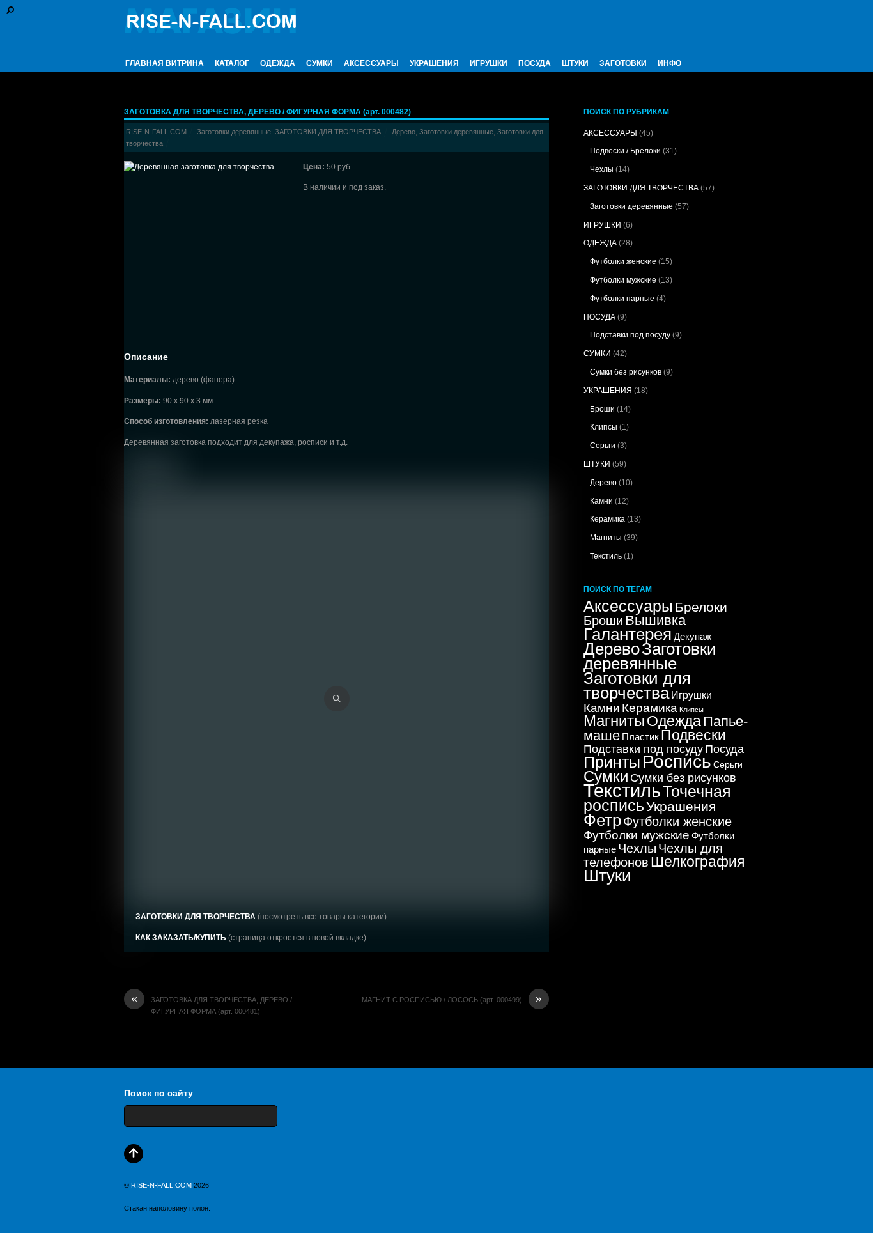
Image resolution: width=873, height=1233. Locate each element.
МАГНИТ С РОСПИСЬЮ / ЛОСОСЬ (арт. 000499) (452, 999)
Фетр (602, 820)
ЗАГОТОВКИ (623, 63)
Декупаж (692, 637)
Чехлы (602, 169)
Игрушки (691, 695)
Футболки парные (622, 298)
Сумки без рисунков (625, 372)
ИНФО (669, 63)
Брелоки (701, 607)
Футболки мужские (623, 279)
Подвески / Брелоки (625, 150)
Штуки (607, 876)
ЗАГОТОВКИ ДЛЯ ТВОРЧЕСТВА (328, 132)
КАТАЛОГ (232, 63)
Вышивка (655, 620)
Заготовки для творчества (637, 685)
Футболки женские (623, 261)
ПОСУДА (534, 63)
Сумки (605, 776)
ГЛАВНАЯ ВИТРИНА (164, 63)
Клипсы (603, 427)
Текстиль (606, 556)
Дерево (403, 132)
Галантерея (627, 634)
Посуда (724, 749)
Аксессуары (628, 606)
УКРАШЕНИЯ (434, 63)
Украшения (681, 806)
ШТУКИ (575, 63)
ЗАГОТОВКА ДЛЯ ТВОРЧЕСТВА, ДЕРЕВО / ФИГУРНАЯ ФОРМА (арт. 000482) (267, 111)
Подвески (693, 735)
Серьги (602, 445)
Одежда (674, 721)
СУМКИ (319, 63)
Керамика (607, 519)
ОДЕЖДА (277, 63)
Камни (601, 501)
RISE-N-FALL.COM (156, 132)
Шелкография (698, 861)
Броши (602, 409)
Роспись (676, 762)
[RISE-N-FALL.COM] (210, 27)
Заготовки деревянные (234, 132)
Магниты (606, 537)
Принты (611, 762)
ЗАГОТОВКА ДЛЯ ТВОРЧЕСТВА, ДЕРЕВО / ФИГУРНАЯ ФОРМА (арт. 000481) (211, 1004)
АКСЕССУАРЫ (371, 63)
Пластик (640, 737)
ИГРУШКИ (488, 63)
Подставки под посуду (630, 334)
